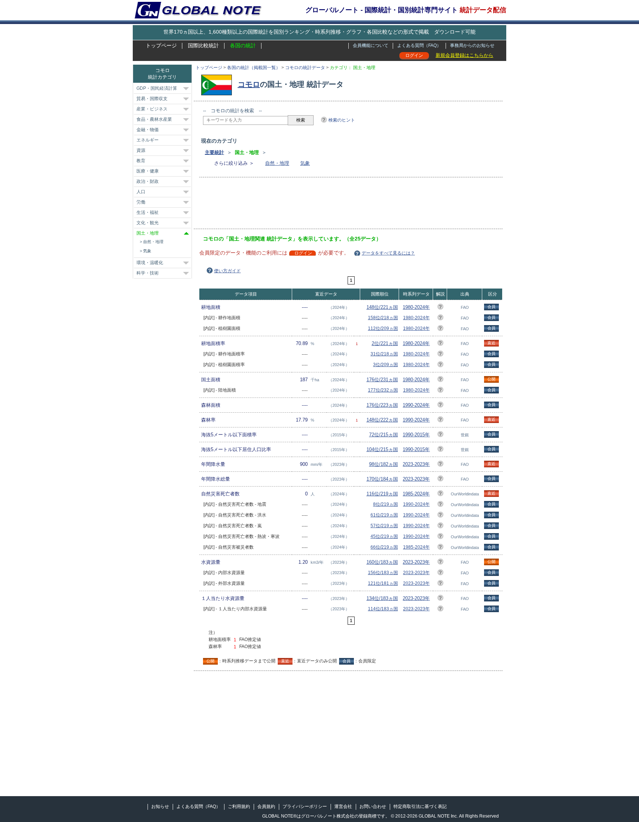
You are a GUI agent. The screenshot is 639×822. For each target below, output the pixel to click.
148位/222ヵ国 (382, 420)
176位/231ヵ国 (382, 379)
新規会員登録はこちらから (464, 55)
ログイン (414, 55)
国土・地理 (147, 233)
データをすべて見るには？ (388, 253)
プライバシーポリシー (305, 806)
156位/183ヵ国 (383, 572)
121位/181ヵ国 (383, 583)
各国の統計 (243, 45)
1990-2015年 (416, 434)
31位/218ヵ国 (384, 354)
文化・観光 (147, 222)
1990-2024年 (416, 405)
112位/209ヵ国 (383, 328)
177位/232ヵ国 (383, 390)
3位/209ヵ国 (385, 364)
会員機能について (370, 45)
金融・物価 (147, 129)
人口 (140, 191)
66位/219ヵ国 (384, 547)
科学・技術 (147, 273)
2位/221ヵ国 (385, 343)
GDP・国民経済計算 (156, 88)
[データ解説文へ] (440, 308)
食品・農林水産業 (154, 119)
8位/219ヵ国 (385, 504)
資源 (140, 150)
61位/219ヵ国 (384, 515)
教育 (140, 160)
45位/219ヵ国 (384, 536)
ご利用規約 (239, 806)
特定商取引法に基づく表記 (420, 806)
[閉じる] (186, 233)
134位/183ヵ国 (382, 598)
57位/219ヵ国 (384, 525)
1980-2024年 (416, 307)
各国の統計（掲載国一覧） (253, 67)
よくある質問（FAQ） (419, 45)
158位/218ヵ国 (383, 317)
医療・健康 (147, 171)
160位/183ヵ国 (382, 562)
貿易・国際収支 (152, 98)
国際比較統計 (203, 45)
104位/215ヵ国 (382, 449)
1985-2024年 (416, 494)
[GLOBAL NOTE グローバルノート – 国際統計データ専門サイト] (199, 17)
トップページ (161, 45)
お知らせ (160, 806)
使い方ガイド (227, 270)
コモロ (249, 84)
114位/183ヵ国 (383, 608)
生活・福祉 (147, 212)
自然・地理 (277, 163)
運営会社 (343, 806)
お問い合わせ (372, 806)
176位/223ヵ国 (382, 405)
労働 (140, 202)
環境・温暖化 (149, 262)
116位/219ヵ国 (382, 494)
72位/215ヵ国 (383, 434)
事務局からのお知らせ (472, 45)
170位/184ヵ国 (382, 479)
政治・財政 (147, 181)
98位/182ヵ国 (383, 464)
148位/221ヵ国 (382, 307)
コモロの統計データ (305, 67)
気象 (305, 163)
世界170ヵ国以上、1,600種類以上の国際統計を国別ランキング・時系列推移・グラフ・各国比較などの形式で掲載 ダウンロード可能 (319, 32)
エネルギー (147, 140)
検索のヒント (341, 120)
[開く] (186, 88)
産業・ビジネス (152, 109)
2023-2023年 (416, 464)
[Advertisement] (337, 205)
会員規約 (266, 806)
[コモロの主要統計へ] (218, 84)
